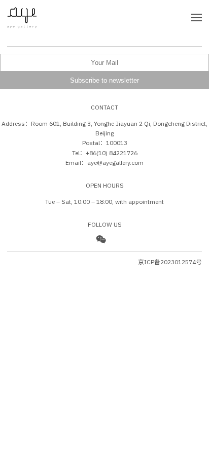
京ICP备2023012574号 (170, 262)
